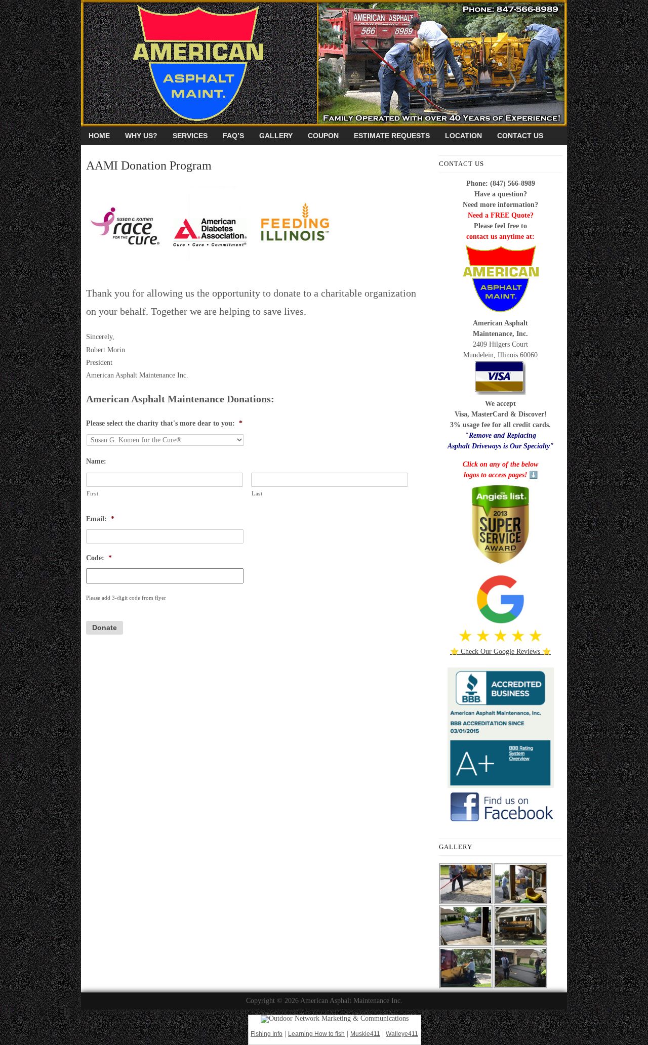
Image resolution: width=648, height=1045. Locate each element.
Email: (100, 519)
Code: (99, 558)
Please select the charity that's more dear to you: (164, 423)
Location (463, 136)
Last (257, 493)
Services (190, 136)
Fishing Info (266, 1033)
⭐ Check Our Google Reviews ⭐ (500, 651)
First (92, 493)
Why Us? (141, 136)
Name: (96, 461)
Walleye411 (402, 1033)
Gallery (276, 136)
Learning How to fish (316, 1033)
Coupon (323, 136)
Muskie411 (365, 1033)
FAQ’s (233, 136)
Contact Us (520, 136)
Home (99, 136)
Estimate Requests (392, 136)
